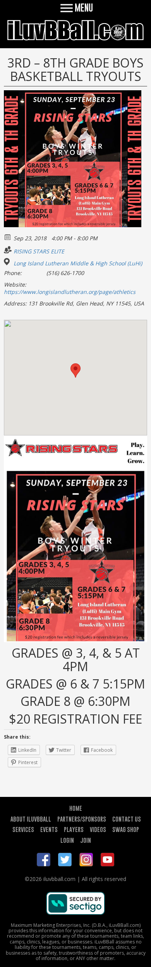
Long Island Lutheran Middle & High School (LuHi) (78, 263)
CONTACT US (126, 818)
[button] (75, 370)
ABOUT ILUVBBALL (30, 818)
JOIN (85, 840)
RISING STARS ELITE (39, 251)
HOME (75, 808)
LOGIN (67, 840)
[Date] (8, 236)
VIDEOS (98, 829)
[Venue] (8, 261)
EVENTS (49, 829)
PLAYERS (74, 829)
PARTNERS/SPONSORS (81, 818)
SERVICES (23, 829)
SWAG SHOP (125, 829)
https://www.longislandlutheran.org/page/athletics (70, 292)
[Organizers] (8, 249)
